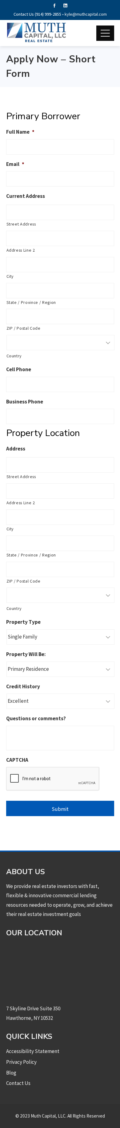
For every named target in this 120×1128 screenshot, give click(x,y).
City (10, 276)
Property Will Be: (26, 654)
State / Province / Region (31, 302)
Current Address (25, 196)
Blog (11, 1072)
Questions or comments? (36, 718)
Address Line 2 (20, 250)
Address (15, 448)
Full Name (20, 131)
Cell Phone (18, 369)
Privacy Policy (21, 1062)
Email (15, 164)
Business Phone (24, 401)
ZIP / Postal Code (23, 328)
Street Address (21, 224)
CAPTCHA (17, 760)
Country (14, 356)
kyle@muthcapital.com (86, 14)
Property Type (23, 622)
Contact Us (18, 1083)
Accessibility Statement (32, 1051)
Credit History (23, 686)
